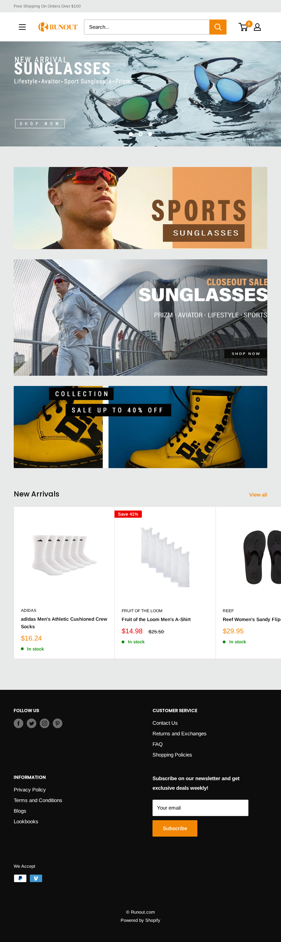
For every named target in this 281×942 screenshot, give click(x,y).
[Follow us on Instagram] (44, 723)
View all (259, 495)
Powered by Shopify (140, 920)
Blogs (20, 811)
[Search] (218, 27)
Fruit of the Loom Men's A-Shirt (156, 619)
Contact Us (165, 723)
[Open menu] (22, 27)
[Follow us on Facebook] (18, 723)
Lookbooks (26, 821)
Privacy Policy (30, 789)
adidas (28, 610)
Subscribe (175, 828)
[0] (243, 27)
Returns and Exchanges (179, 733)
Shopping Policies (172, 755)
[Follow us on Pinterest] (57, 723)
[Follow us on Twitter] (31, 723)
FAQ (157, 744)
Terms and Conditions (38, 800)
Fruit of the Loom (142, 610)
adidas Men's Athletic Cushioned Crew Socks (64, 622)
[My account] (257, 27)
